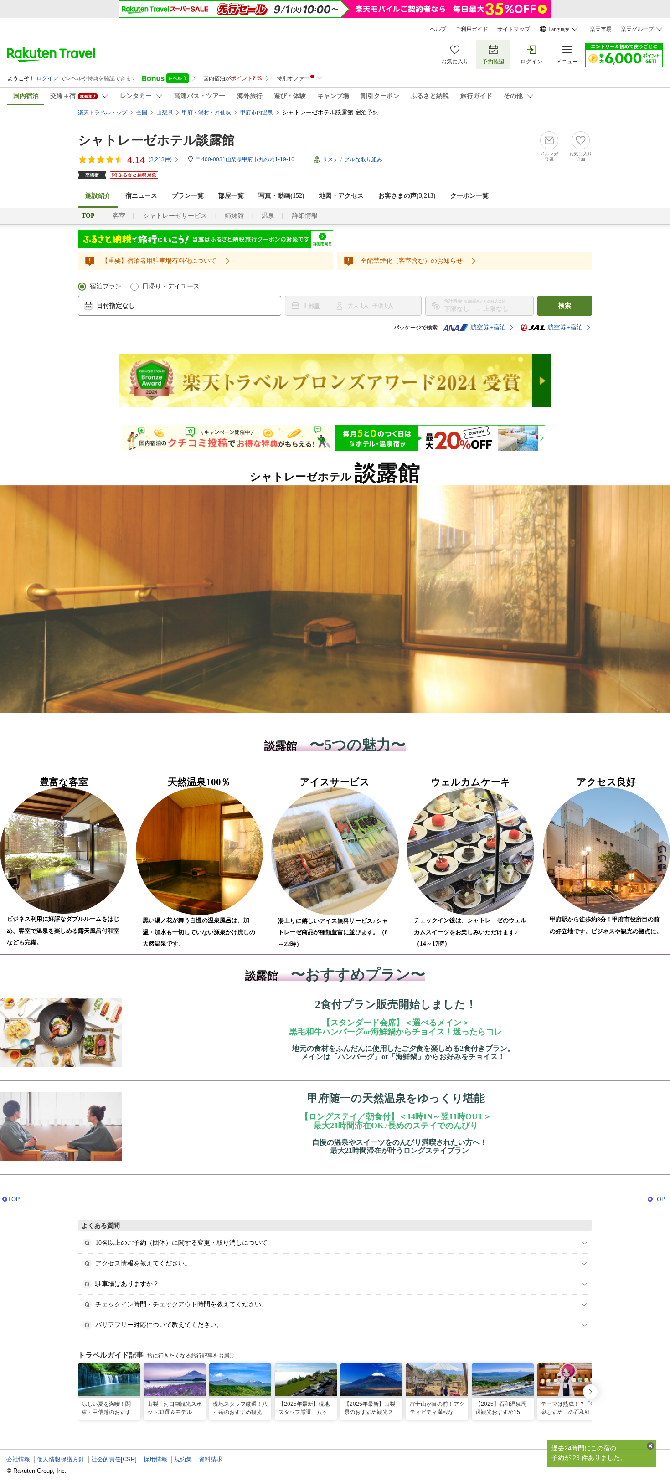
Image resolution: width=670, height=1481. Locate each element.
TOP (14, 1199)
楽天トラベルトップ (102, 112)
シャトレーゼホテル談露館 (156, 140)
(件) (160, 159)
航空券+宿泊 (488, 327)
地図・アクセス (341, 195)
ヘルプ (438, 29)
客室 (119, 215)
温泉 (268, 215)
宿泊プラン (106, 286)
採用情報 (155, 1459)
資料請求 (210, 1459)
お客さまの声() (407, 195)
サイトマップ (513, 29)
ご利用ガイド (471, 29)
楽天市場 (601, 29)
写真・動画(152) (281, 195)
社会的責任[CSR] (114, 1459)
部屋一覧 (231, 195)
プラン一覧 (188, 195)
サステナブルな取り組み (352, 159)
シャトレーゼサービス (175, 215)
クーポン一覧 (469, 195)
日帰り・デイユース (171, 286)
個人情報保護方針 (60, 1459)
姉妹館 (234, 215)
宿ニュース (141, 195)
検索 (564, 305)
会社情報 (18, 1459)
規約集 (183, 1459)
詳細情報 (305, 215)
